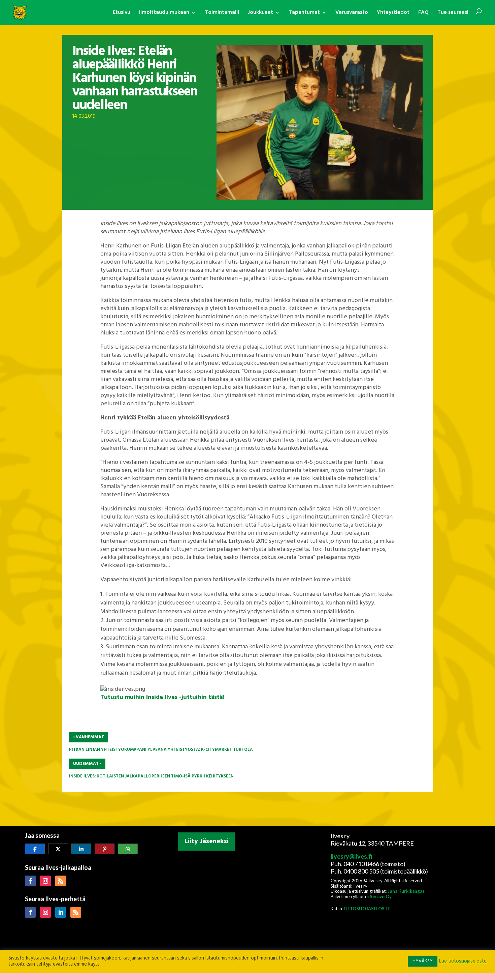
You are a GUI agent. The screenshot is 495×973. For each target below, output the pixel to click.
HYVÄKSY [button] (422, 961)
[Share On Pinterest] (104, 849)
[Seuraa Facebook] (30, 881)
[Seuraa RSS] (60, 881)
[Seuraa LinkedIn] (60, 912)
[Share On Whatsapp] (127, 849)
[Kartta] (248, 898)
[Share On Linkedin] (81, 849)
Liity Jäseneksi (207, 841)
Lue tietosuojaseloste (463, 962)
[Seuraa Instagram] (45, 881)
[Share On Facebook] (34, 849)
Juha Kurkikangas (406, 891)
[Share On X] (58, 849)
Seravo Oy (381, 896)
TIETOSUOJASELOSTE (366, 908)
